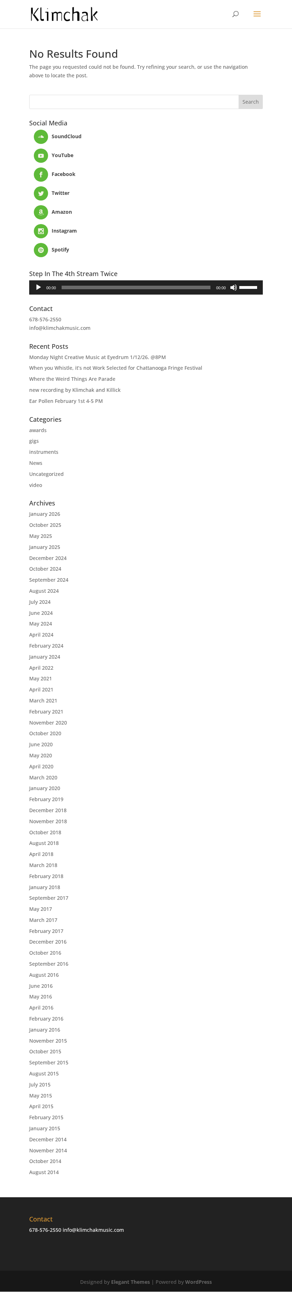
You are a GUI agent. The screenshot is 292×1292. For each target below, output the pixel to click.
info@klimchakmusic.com (59, 328)
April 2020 (41, 766)
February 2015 (46, 1117)
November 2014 (48, 1150)
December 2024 (48, 558)
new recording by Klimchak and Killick (75, 389)
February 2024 (46, 645)
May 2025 (40, 536)
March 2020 (43, 777)
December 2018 (48, 810)
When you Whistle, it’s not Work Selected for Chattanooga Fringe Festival (115, 367)
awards (38, 430)
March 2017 (43, 920)
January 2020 (44, 788)
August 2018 (44, 843)
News (35, 463)
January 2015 (44, 1128)
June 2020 (41, 744)
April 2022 (41, 667)
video (35, 485)
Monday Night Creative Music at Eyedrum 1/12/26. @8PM (97, 357)
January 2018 (44, 887)
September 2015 (48, 1062)
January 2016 (44, 1029)
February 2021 (46, 711)
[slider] (249, 286)
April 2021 (41, 689)
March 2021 (43, 700)
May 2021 (40, 678)
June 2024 (41, 612)
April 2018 (41, 854)
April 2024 (41, 634)
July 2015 (40, 1084)
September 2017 (48, 897)
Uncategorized (46, 474)
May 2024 (40, 623)
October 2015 (45, 1051)
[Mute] (233, 287)
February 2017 (46, 931)
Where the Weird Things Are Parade (72, 378)
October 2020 (45, 733)
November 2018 (48, 821)
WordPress (198, 1281)
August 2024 (44, 590)
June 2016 (41, 985)
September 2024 (48, 579)
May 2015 (40, 1095)
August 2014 (44, 1172)
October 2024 (45, 568)
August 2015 (44, 1073)
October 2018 (45, 832)
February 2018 (46, 876)
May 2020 (40, 755)
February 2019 (46, 799)
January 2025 (44, 547)
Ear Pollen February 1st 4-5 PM (66, 401)
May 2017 (40, 909)
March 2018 (43, 865)
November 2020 (48, 722)
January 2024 (44, 656)
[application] (146, 287)
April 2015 (41, 1106)
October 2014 (45, 1161)
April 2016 (41, 1007)
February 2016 (46, 1018)
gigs (34, 440)
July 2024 (40, 601)
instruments (43, 451)
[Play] (38, 287)
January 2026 (44, 513)
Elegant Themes (130, 1281)
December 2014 (48, 1139)
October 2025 (45, 525)
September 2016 (48, 963)
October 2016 (45, 952)
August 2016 (44, 974)
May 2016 (40, 996)
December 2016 (48, 941)
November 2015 (48, 1040)
